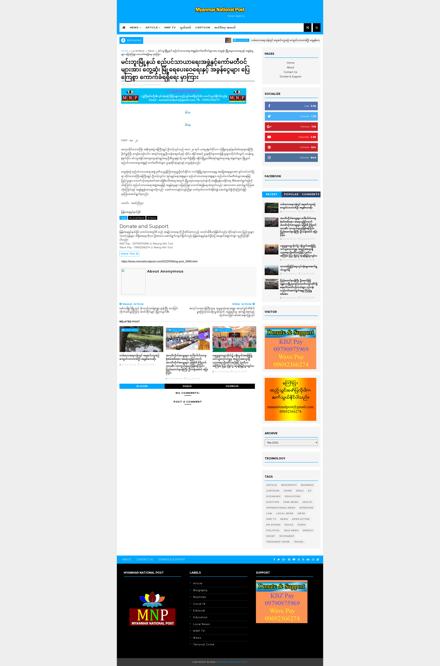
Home (124, 50)
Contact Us (290, 72)
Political (273, 530)
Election (272, 502)
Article (151, 27)
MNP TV (170, 27)
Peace (289, 524)
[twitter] (279, 559)
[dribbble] (299, 559)
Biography (289, 485)
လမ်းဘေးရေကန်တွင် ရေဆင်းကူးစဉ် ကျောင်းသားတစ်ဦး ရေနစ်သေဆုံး (269, 40)
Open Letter (301, 519)
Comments (311, 194)
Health (307, 502)
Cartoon (202, 27)
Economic (273, 496)
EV (309, 490)
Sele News (291, 530)
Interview (306, 507)
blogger (142, 386)
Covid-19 (199, 603)
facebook (232, 386)
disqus (187, 386)
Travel (299, 541)
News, (157, 84)
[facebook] (274, 559)
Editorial (199, 610)
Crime (288, 490)
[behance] (308, 559)
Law (269, 513)
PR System (273, 524)
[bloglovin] (294, 559)
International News (280, 507)
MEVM (301, 513)
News (134, 27)
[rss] (303, 559)
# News (152, 217)
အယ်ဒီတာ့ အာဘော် (225, 27)
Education (292, 496)
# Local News (136, 217)
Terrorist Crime (278, 541)
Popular (291, 194)
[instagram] (313, 559)
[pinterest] (289, 559)
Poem (301, 524)
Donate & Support (290, 76)
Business (307, 485)
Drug (300, 490)
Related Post (129, 321)
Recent (272, 194)
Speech (308, 530)
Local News (225, 40)
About (290, 67)
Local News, (147, 84)
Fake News (290, 502)
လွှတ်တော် (185, 27)
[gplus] (284, 559)
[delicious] (318, 559)
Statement (286, 536)
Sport (270, 536)
